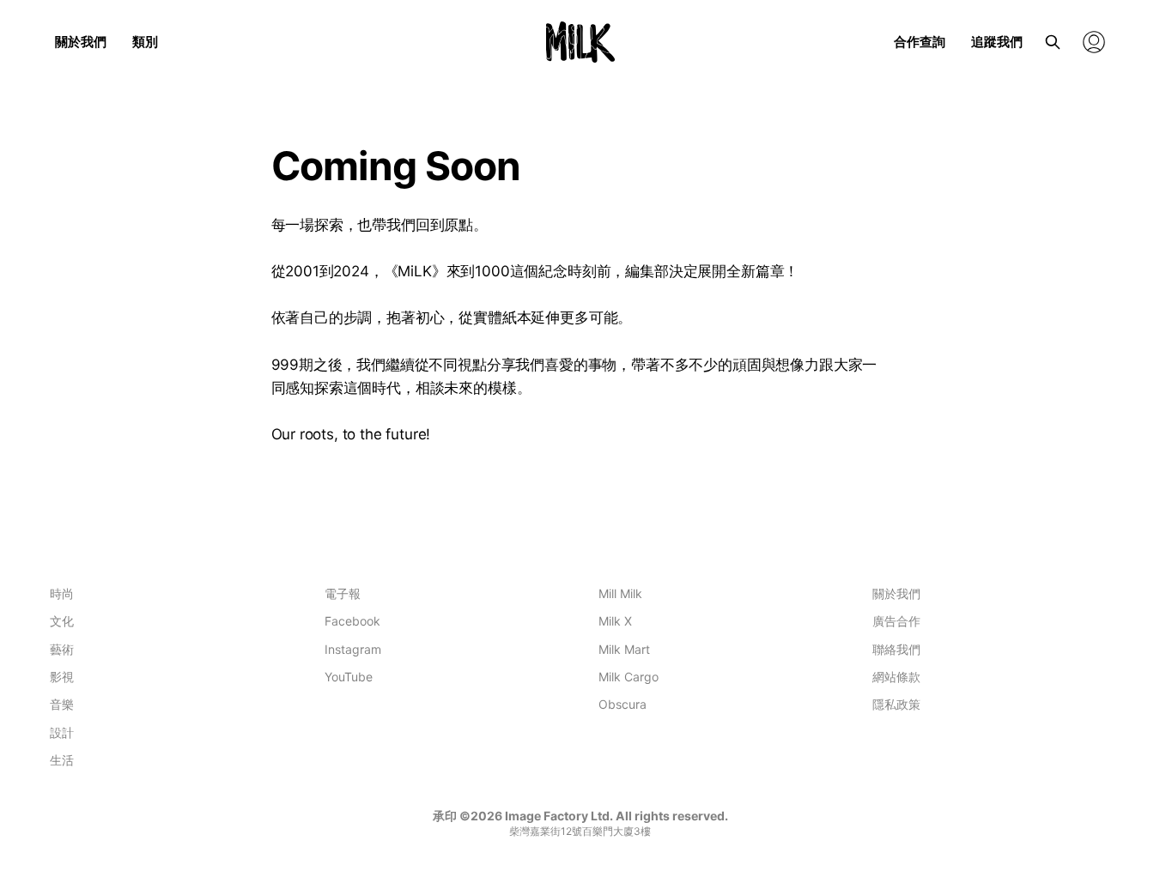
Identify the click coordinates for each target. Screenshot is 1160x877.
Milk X (615, 621)
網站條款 (896, 676)
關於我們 (80, 41)
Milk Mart (624, 649)
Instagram (353, 649)
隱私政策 (896, 704)
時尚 (62, 593)
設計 (62, 732)
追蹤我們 (997, 41)
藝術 (62, 649)
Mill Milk (620, 593)
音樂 (62, 704)
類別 (145, 41)
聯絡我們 (896, 649)
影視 (62, 676)
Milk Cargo (628, 676)
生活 (62, 760)
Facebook (352, 621)
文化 (62, 621)
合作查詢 (919, 41)
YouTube (349, 676)
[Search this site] (1052, 42)
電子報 (343, 593)
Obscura (622, 704)
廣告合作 (896, 621)
